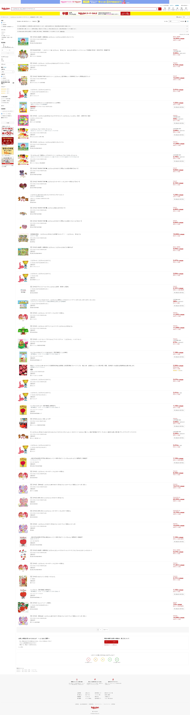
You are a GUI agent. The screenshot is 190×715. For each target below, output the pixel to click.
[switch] (13, 82)
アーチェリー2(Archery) (36, 56)
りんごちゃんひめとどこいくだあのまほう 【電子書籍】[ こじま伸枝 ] (48, 352)
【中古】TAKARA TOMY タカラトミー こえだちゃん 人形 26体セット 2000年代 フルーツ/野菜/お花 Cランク (61, 76)
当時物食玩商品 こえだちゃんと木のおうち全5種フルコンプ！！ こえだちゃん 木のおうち (55, 234)
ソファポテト (34, 69)
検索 (8, 53)
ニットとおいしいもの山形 (37, 375)
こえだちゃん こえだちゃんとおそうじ (40, 89)
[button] (184, 5)
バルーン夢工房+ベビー (36, 438)
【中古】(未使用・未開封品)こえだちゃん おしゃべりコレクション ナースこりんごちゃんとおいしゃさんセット (62, 550)
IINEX (33, 530)
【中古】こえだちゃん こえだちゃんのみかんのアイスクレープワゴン (51, 63)
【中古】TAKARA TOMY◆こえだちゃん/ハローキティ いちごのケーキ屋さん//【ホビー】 (56, 181)
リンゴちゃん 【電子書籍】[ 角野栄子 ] (40, 589)
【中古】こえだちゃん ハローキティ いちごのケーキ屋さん (48, 313)
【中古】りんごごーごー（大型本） (42, 603)
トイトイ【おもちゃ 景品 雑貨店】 (38, 163)
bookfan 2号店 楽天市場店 (37, 466)
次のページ (106, 629)
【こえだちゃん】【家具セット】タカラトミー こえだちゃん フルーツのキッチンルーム (53, 155)
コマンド (33, 451)
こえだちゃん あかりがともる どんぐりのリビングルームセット (47, 194)
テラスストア (34, 398)
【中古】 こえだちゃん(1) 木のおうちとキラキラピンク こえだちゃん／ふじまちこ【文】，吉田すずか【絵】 (62, 116)
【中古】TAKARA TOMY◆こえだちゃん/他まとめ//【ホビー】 (49, 208)
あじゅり (33, 385)
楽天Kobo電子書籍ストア (37, 360)
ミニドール (33, 669)
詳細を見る (62, 31)
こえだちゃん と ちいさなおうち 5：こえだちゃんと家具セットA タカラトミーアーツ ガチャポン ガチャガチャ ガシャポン (63, 300)
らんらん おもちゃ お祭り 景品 (38, 136)
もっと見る (20, 647)
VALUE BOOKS (35, 292)
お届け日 (3, 74)
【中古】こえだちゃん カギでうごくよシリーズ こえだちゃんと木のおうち (52, 326)
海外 (5, 67)
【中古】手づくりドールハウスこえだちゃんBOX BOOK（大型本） (51, 286)
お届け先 (3, 69)
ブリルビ (33, 582)
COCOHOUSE (34, 503)
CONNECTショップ (36, 279)
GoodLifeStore (34, 332)
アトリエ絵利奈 (35, 490)
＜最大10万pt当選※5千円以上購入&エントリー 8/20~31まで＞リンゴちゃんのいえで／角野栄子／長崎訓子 (58, 458)
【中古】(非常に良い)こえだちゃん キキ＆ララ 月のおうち (48, 497)
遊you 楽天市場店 (35, 307)
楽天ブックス (34, 110)
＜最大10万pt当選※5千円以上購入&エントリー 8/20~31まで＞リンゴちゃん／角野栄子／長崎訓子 (56, 537)
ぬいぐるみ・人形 (26, 669)
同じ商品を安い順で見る (179, 107)
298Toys (33, 241)
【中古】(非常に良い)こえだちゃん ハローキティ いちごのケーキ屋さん (52, 511)
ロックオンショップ (36, 266)
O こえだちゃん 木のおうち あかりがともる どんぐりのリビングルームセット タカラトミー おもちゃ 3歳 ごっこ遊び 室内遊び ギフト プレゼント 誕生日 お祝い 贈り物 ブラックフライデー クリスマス (83, 432)
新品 (2, 59)
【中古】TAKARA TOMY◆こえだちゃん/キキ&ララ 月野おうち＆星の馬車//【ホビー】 (56, 168)
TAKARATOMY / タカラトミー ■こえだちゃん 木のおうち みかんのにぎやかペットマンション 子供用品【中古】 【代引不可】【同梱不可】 (71, 50)
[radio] (1, 22)
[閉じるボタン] (187, 26)
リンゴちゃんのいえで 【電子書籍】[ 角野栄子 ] (43, 405)
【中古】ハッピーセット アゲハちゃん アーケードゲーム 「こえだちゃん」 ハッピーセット (57, 339)
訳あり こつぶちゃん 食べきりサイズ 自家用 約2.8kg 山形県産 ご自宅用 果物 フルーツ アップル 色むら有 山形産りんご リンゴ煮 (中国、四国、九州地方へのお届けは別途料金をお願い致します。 (82, 365)
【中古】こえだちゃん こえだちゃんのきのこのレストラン (48, 142)
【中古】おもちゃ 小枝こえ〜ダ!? (42, 419)
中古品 (2, 60)
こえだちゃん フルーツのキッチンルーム (41, 129)
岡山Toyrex (34, 202)
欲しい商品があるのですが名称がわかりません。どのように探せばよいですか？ (36, 641)
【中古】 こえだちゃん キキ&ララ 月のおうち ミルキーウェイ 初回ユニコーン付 (54, 524)
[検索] (159, 8)
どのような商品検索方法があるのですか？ (28, 642)
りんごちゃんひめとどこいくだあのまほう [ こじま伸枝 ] (45, 102)
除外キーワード (4, 117)
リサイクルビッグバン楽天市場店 (38, 82)
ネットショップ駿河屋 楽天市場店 (38, 345)
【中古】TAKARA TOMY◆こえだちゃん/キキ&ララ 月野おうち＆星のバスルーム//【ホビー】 (57, 221)
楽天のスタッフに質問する (111, 641)
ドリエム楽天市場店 (36, 622)
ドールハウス (34, 671)
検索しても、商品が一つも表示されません (28, 644)
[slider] (1, 47)
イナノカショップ (35, 95)
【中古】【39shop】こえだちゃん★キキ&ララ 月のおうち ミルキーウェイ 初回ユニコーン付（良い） (60, 484)
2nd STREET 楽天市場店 (37, 174)
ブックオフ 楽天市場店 (36, 122)
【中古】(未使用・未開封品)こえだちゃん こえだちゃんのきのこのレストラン (53, 37)
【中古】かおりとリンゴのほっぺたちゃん (44, 576)
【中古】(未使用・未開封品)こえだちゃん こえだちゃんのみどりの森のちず (53, 247)
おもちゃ (18, 669)
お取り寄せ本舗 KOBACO (37, 43)
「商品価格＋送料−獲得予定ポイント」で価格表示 (26, 21)
